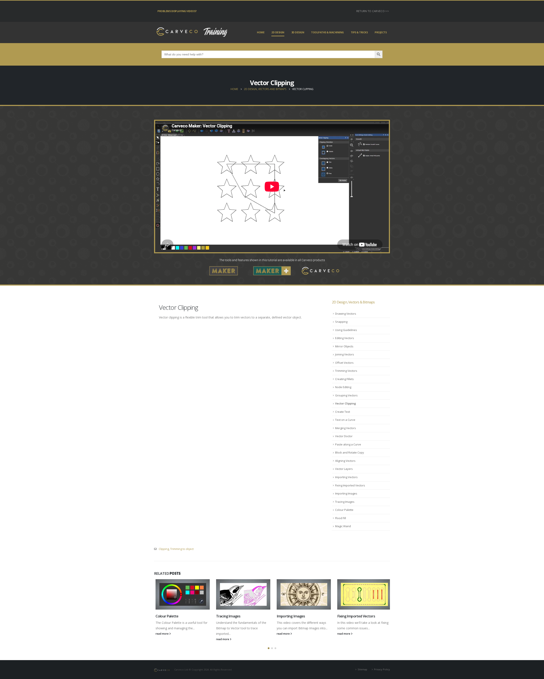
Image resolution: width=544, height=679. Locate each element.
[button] (268, 648)
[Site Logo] (191, 32)
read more (161, 633)
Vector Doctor (344, 436)
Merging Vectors (345, 428)
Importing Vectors (346, 477)
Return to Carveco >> (372, 11)
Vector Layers (344, 469)
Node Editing (343, 387)
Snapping (341, 322)
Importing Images (346, 493)
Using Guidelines (346, 330)
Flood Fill (340, 518)
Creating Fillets (344, 379)
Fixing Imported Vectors (350, 485)
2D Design (277, 32)
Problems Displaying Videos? (177, 11)
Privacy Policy (382, 669)
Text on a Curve (345, 420)
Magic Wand (343, 526)
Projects (381, 32)
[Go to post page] (181, 594)
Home (260, 32)
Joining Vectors (344, 354)
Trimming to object (182, 549)
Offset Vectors (344, 363)
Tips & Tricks (359, 32)
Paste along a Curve (348, 444)
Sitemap (362, 669)
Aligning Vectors (345, 461)
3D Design (297, 32)
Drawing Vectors (345, 314)
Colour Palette (344, 510)
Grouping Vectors (346, 395)
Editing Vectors (344, 338)
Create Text (342, 412)
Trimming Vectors (346, 371)
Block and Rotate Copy (349, 452)
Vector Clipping (345, 403)
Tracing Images (344, 502)
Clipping (164, 549)
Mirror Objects (344, 346)
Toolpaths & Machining (327, 32)
